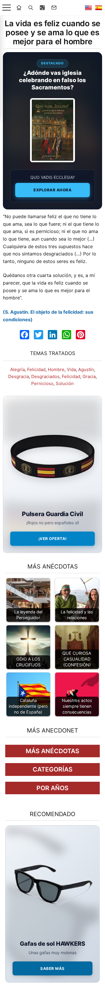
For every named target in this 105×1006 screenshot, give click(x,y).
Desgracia (18, 376)
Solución (65, 383)
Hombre (56, 369)
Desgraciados (45, 376)
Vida (71, 369)
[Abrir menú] (6, 7)
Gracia (89, 376)
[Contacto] (54, 7)
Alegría (17, 369)
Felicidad (36, 369)
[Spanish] (98, 7)
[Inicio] (19, 7)
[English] (88, 7)
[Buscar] (30, 7)
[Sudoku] (42, 7)
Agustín (86, 369)
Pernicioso (42, 383)
